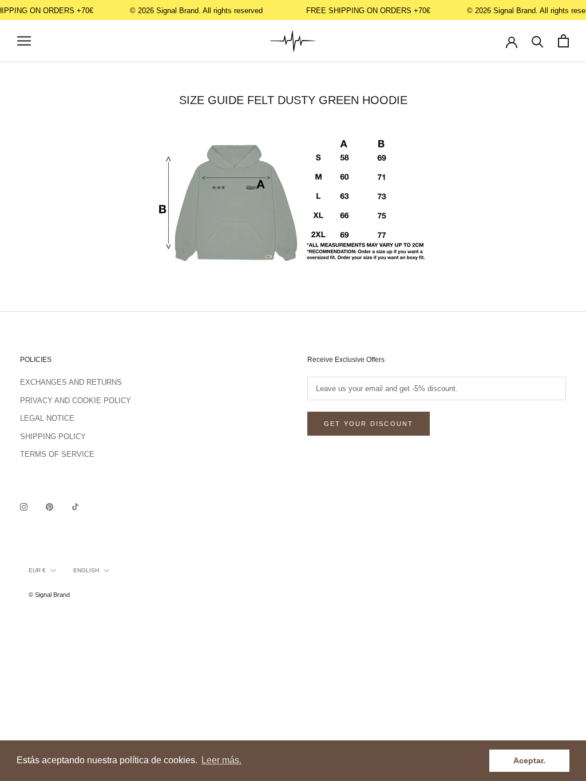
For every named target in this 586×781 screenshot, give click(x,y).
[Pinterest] (49, 506)
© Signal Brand (49, 594)
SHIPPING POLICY (53, 436)
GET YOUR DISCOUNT (368, 423)
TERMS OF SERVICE (57, 454)
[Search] (538, 41)
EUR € (37, 570)
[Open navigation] (24, 41)
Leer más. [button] (221, 760)
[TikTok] (75, 506)
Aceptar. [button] (529, 760)
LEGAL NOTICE (47, 418)
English (86, 570)
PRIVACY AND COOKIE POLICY (75, 400)
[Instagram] (23, 506)
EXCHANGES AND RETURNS (71, 382)
